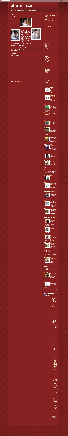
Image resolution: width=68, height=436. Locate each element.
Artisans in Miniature (48, 182)
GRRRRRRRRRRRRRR (55, 401)
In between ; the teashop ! (55, 385)
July (54, 415)
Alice (45, 42)
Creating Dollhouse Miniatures (49, 175)
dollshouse (46, 58)
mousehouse (47, 70)
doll (13, 50)
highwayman (54, 319)
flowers (46, 61)
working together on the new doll (55, 407)
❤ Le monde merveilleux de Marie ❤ (50, 226)
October (54, 410)
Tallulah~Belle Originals (48, 208)
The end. (46, 115)
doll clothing (46, 55)
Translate (47, 295)
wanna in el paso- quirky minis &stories (50, 26)
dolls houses (47, 57)
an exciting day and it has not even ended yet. (55, 378)
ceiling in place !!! (54, 367)
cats (45, 46)
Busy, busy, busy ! (52, 209)
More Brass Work (52, 201)
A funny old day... (52, 243)
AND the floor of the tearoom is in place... (55, 393)
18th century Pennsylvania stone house (52, 122)
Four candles (47, 62)
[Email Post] (23, 49)
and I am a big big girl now (55, 365)
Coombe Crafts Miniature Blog (49, 104)
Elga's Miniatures (47, 200)
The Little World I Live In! (49, 257)
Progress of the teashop (55, 374)
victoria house (47, 79)
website (46, 81)
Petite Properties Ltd (48, 242)
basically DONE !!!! (55, 363)
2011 (53, 349)
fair (45, 59)
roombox (46, 73)
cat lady (46, 45)
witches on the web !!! (48, 27)
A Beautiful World (47, 127)
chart (45, 47)
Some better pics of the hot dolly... (55, 397)
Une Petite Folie (47, 160)
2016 (53, 343)
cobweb (46, 48)
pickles (46, 71)
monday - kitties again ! (54, 360)
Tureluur (46, 272)
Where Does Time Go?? (53, 258)
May (54, 417)
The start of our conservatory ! (55, 388)
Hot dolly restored (54, 399)
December (54, 353)
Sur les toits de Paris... (53, 227)
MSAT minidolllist (47, 16)
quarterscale (47, 72)
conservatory (47, 49)
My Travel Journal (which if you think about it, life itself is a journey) (50, 114)
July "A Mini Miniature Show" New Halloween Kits (53, 96)
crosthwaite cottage (54, 303)
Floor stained (55, 391)
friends (53, 317)
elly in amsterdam (22, 5)
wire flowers (46, 82)
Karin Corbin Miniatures (48, 144)
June (54, 416)
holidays (46, 67)
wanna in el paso (47, 80)
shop (45, 74)
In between (54, 402)
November (54, 355)
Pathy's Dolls (47, 250)
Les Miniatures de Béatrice (49, 87)
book (45, 44)
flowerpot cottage (47, 60)
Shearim (46, 266)
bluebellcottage (47, 43)
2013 (53, 347)
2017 (53, 342)
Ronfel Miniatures (48, 169)
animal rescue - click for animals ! (49, 21)
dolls (45, 56)
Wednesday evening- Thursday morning (55, 369)
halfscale (53, 318)
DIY (52, 305)
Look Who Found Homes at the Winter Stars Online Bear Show (53, 155)
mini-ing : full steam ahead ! (55, 405)
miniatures (15, 50)
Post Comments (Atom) (18, 81)
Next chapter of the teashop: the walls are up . (55, 382)
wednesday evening (54, 372)
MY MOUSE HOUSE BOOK (49, 17)
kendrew (46, 68)
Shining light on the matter (53, 136)
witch (45, 83)
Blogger (38, 423)
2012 (53, 348)
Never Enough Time (48, 153)
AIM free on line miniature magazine (50, 15)
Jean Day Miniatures (48, 94)
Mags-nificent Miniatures (49, 281)
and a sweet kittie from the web (55, 358)
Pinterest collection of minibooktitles (50, 20)
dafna (53, 304)
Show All (56, 289)
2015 (53, 344)
